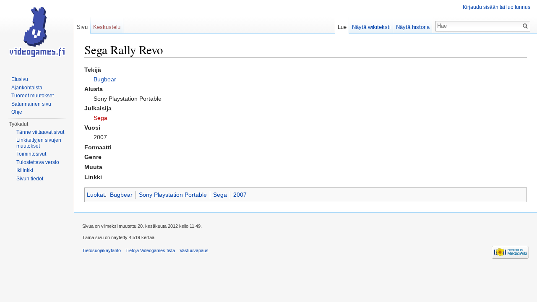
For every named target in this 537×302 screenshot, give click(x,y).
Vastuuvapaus (194, 250)
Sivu (82, 27)
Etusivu (19, 79)
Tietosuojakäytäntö (101, 250)
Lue (342, 27)
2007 (240, 194)
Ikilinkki (24, 170)
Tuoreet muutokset (32, 96)
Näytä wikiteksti (371, 27)
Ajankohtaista (26, 88)
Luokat (96, 194)
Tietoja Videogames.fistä (150, 250)
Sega (100, 118)
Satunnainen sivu (31, 104)
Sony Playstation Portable (173, 194)
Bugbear (105, 79)
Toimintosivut (31, 154)
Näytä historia (413, 27)
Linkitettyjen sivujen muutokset (38, 143)
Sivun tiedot (29, 179)
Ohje (16, 112)
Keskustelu (106, 27)
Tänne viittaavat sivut (40, 132)
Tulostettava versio (37, 162)
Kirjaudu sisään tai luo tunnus (496, 7)
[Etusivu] (36, 33)
